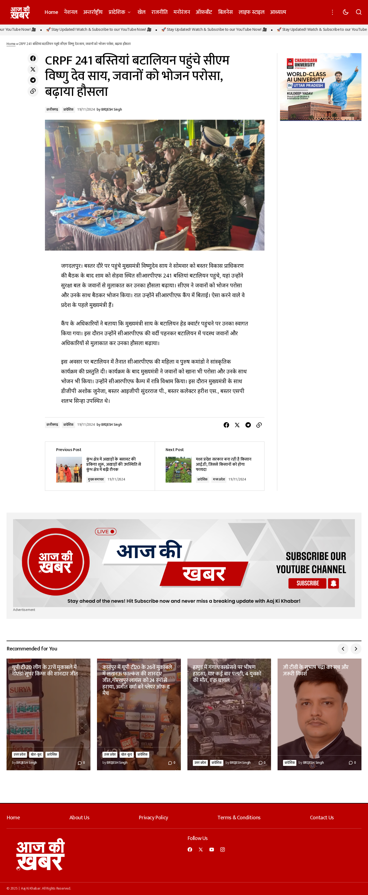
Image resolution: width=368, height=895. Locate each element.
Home (11, 44)
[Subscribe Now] (184, 563)
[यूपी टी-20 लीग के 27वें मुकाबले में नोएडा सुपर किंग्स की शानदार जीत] (48, 714)
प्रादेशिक (68, 110)
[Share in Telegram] (33, 80)
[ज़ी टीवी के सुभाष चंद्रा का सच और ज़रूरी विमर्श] (319, 714)
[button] (332, 12)
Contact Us (322, 817)
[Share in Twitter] (33, 69)
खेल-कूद (36, 755)
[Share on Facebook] (33, 58)
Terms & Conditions (239, 817)
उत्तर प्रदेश (19, 755)
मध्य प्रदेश (219, 479)
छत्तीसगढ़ (52, 110)
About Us (79, 817)
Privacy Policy (153, 817)
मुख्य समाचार (96, 479)
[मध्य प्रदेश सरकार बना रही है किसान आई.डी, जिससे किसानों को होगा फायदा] (209, 466)
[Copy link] (33, 91)
